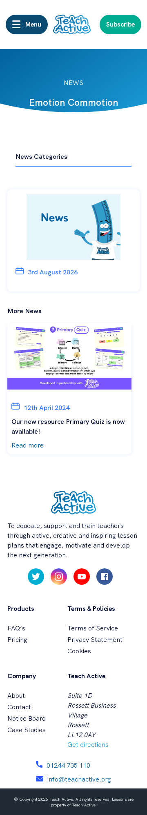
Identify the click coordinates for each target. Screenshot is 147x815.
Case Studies (26, 730)
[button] (27, 24)
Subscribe (120, 24)
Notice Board (26, 718)
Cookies (79, 651)
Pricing (17, 639)
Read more (27, 445)
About (16, 695)
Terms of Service (92, 628)
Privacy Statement (94, 639)
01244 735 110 (68, 765)
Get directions (88, 744)
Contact (19, 707)
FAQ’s (16, 628)
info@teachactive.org (79, 779)
